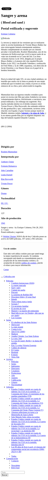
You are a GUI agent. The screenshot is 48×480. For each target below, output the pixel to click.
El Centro (15, 350)
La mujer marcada (18, 285)
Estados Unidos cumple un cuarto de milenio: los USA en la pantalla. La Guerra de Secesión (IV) (28, 421)
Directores (15, 368)
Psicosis (14, 292)
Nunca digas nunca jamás (21, 302)
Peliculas (9, 281)
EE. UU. (4, 203)
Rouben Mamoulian (9, 152)
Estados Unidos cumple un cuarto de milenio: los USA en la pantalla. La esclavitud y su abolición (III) (26, 428)
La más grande (17, 327)
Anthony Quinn (7, 162)
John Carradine (7, 170)
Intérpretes (15, 366)
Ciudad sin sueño (18, 290)
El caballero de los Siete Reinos (24, 322)
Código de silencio (18, 348)
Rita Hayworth (7, 179)
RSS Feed (15, 468)
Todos (13, 456)
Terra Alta (15, 357)
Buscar (4, 475)
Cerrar (6, 269)
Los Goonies (16, 318)
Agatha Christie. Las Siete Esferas (25, 336)
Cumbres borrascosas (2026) (22, 283)
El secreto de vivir (18, 308)
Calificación (16, 380)
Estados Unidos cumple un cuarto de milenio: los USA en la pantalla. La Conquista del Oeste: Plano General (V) (27, 407)
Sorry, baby (16, 288)
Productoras (16, 373)
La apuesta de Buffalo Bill (22, 295)
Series (8, 320)
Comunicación (12, 458)
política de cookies (28, 263)
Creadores (15, 371)
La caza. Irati (16, 338)
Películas (14, 362)
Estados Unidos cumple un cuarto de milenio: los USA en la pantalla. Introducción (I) (26, 442)
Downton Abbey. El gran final (23, 297)
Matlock (14, 334)
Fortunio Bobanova (9, 166)
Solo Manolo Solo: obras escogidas (25, 417)
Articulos (10, 387)
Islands (14, 299)
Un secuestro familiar (19, 306)
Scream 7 (15, 304)
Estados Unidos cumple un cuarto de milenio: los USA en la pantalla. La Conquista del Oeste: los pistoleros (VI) (27, 400)
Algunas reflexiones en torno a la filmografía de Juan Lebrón (24, 413)
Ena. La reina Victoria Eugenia (23, 345)
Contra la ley (16, 329)
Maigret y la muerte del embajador (25, 311)
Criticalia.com (9, 276)
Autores (14, 378)
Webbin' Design (9, 236)
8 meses (14, 355)
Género (14, 382)
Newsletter (15, 465)
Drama (4, 193)
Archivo (9, 359)
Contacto (15, 461)
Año (13, 375)
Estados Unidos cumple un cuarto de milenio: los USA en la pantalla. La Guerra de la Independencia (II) (28, 435)
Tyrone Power (7, 183)
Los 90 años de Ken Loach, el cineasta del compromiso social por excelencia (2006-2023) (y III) (28, 449)
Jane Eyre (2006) (18, 332)
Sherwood (15, 325)
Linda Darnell (6, 175)
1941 (3, 223)
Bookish (14, 352)
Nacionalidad (16, 385)
